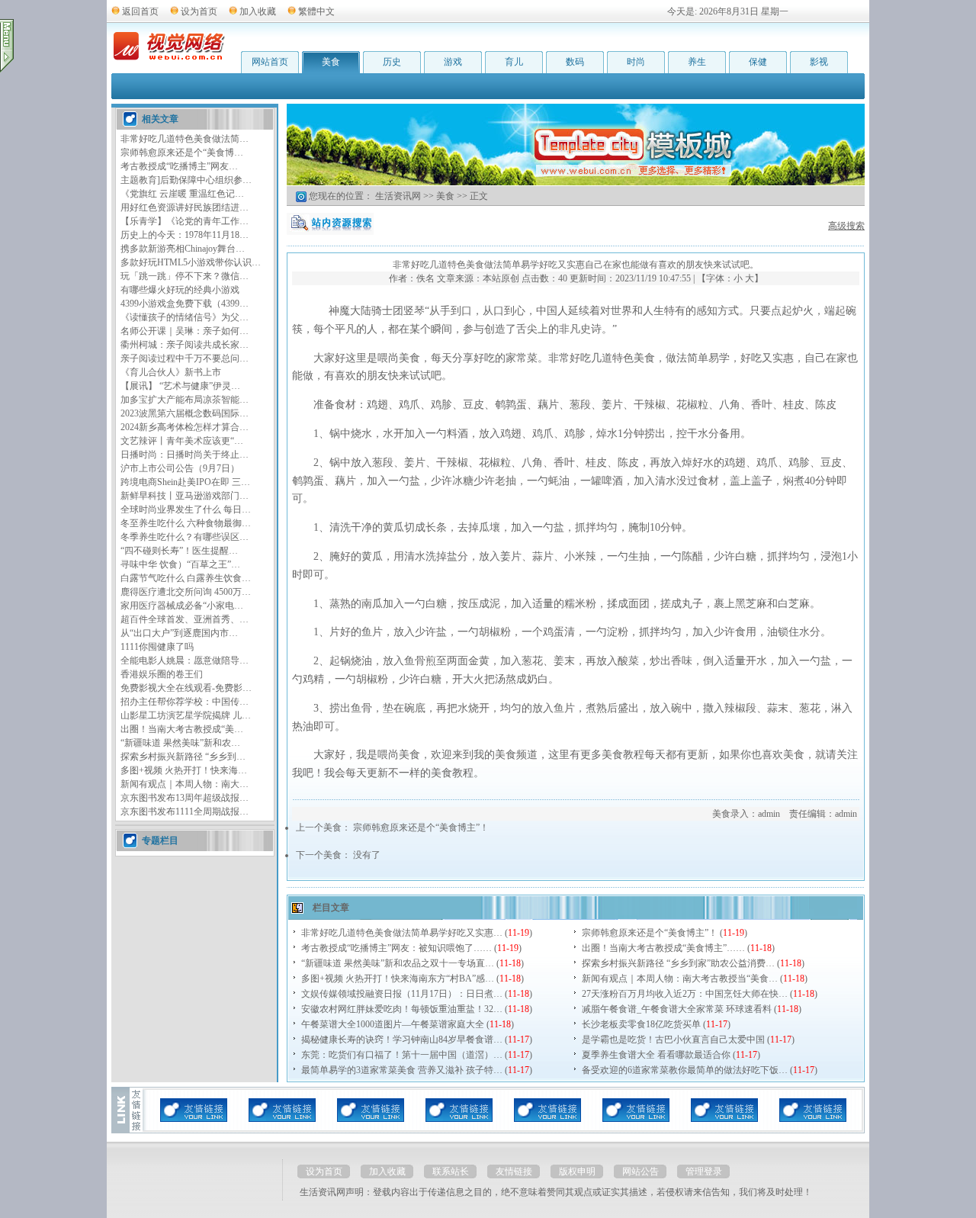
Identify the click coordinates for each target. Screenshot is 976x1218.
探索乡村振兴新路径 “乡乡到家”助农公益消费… (678, 963)
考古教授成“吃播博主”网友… (179, 166)
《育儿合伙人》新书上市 (170, 372)
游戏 (453, 61)
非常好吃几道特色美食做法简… (184, 138)
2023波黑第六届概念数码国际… (184, 413)
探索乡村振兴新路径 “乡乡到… (183, 756)
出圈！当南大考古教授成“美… (181, 729)
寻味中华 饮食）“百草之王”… (180, 564)
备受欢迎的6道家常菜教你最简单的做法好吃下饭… (685, 1070)
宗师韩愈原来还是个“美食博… (181, 152)
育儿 (514, 61)
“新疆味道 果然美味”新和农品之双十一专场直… (397, 963)
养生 (697, 61)
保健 (758, 61)
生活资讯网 (398, 196)
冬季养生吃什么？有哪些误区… (184, 537)
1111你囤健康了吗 (157, 646)
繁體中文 (316, 11)
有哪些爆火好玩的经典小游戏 (179, 289)
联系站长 (450, 1171)
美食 (331, 61)
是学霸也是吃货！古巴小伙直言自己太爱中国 (673, 1039)
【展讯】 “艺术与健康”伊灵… (180, 386)
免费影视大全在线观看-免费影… (186, 688)
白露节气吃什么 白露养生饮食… (185, 578)
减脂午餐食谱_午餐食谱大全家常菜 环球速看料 (677, 1009)
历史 (392, 61)
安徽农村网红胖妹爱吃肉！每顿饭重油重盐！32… (401, 1009)
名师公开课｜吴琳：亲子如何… (184, 331)
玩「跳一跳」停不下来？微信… (184, 276)
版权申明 (577, 1171)
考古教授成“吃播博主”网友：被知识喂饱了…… (396, 948)
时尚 (636, 61)
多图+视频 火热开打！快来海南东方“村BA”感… (397, 978)
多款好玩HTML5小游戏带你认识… (190, 262)
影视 (819, 61)
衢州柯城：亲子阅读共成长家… (184, 344)
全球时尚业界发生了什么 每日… (185, 509)
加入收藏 (257, 11)
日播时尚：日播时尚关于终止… (184, 454)
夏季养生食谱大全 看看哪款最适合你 (656, 1054)
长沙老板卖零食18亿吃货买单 (641, 1024)
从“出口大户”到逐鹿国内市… (179, 633)
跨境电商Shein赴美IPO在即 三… (185, 482)
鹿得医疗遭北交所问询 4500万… (185, 592)
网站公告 (640, 1171)
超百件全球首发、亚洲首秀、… (184, 619)
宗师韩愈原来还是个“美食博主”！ (421, 827)
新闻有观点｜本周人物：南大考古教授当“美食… (680, 978)
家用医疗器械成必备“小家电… (181, 605)
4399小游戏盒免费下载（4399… (184, 303)
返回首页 (140, 11)
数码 (575, 61)
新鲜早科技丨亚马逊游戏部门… (184, 495)
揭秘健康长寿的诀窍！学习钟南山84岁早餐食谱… (401, 1039)
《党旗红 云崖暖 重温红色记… (182, 193)
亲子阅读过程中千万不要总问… (184, 358)
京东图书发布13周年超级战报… (184, 797)
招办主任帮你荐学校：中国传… (184, 701)
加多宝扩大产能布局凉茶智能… (184, 399)
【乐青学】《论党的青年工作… (184, 221)
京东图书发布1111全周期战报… (184, 811)
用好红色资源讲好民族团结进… (184, 207)
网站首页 (270, 61)
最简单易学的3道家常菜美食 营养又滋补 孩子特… (401, 1070)
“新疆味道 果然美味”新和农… (180, 743)
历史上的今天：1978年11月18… (184, 235)
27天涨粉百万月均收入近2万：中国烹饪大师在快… (685, 993)
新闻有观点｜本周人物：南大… (184, 784)
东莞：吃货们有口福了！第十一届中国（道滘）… (401, 1054)
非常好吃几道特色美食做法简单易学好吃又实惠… (401, 932)
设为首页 (199, 11)
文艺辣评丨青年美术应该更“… (181, 440)
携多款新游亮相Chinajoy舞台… (182, 248)
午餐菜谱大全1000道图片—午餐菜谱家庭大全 (392, 1024)
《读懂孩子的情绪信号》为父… (184, 317)
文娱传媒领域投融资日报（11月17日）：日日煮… (401, 993)
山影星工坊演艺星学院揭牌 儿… (185, 715)
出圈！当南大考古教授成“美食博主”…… (663, 948)
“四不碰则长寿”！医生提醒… (179, 550)
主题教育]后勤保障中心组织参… (186, 180)
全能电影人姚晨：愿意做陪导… (184, 660)
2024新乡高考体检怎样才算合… (184, 427)
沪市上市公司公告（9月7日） (179, 468)
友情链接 (514, 1171)
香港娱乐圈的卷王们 (161, 674)
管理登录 (703, 1171)
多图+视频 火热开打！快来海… (183, 770)
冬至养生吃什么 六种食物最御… (185, 523)
